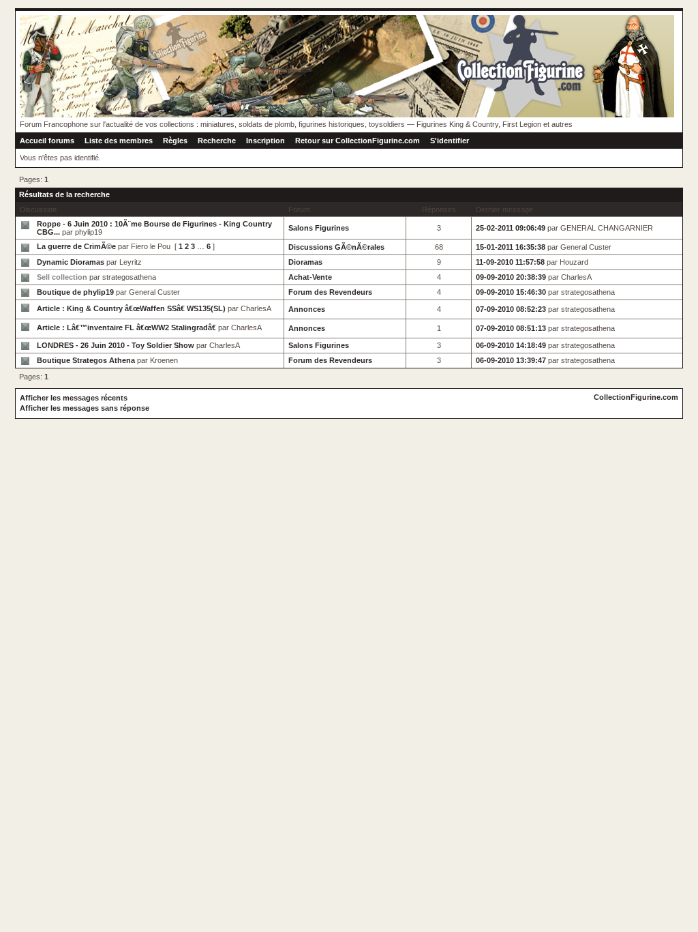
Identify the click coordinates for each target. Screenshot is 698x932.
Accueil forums (47, 140)
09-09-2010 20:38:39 (511, 277)
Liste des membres (119, 140)
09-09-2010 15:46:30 (511, 292)
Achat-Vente (310, 277)
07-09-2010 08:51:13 (511, 328)
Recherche (217, 140)
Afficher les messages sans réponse (84, 408)
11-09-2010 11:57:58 (510, 262)
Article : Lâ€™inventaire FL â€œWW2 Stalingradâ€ (126, 327)
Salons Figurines (318, 228)
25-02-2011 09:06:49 (510, 228)
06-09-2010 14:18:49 (511, 345)
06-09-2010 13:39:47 (511, 360)
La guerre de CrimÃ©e (76, 246)
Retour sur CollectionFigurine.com (357, 140)
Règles (175, 140)
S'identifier (449, 140)
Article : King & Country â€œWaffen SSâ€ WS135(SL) (131, 308)
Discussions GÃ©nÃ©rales (336, 247)
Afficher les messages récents (73, 398)
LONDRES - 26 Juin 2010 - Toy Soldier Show (115, 345)
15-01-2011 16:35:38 (510, 247)
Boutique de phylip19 (75, 292)
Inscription (265, 140)
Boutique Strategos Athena (86, 360)
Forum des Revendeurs (330, 292)
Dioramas (305, 262)
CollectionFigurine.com (636, 397)
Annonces (306, 309)
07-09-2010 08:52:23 (511, 309)
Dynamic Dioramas (70, 262)
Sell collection (62, 277)
